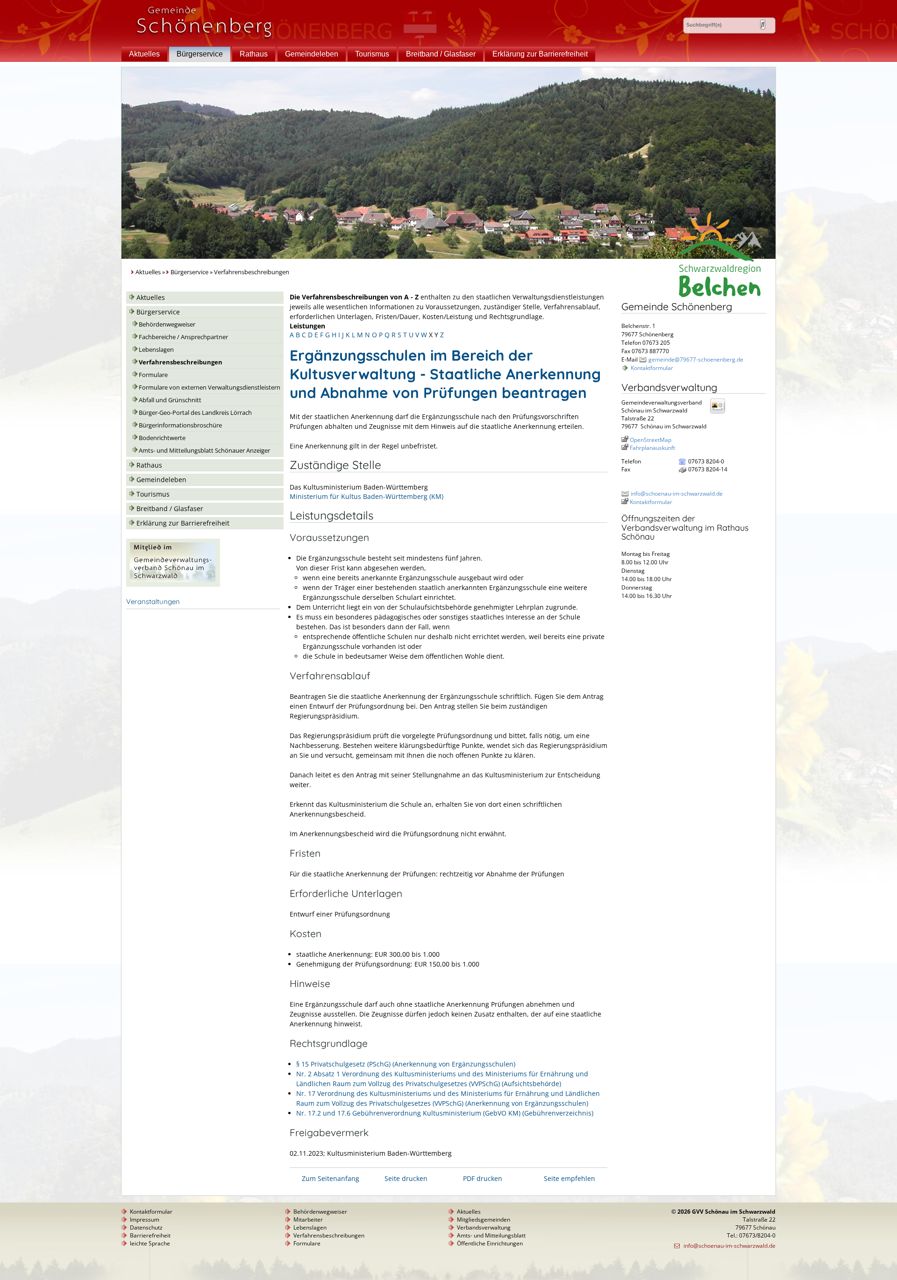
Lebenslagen (156, 350)
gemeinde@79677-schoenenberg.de (695, 359)
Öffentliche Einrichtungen (490, 1243)
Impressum (144, 1219)
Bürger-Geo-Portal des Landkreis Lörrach (195, 413)
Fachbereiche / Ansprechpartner (183, 337)
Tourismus (372, 54)
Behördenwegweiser (167, 324)
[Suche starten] (762, 24)
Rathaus (254, 54)
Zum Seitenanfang (330, 1178)
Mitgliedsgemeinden (483, 1219)
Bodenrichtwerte (162, 438)
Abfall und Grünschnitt (170, 400)
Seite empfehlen (569, 1178)
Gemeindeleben (311, 54)
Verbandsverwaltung (484, 1227)
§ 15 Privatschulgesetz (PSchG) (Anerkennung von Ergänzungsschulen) (405, 1064)
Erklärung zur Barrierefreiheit (540, 54)
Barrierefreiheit (150, 1235)
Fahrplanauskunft (652, 448)
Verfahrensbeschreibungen (180, 362)
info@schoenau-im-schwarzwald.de (677, 494)
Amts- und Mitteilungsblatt (491, 1235)
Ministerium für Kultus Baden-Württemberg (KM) (366, 496)
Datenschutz (146, 1227)
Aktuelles (144, 54)
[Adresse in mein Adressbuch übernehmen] (720, 412)
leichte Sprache (150, 1243)
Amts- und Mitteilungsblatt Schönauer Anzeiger (204, 451)
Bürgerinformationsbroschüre (180, 425)
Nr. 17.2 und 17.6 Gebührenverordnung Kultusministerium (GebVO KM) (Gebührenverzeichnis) (444, 1113)
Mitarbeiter (308, 1219)
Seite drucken (405, 1178)
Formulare (153, 375)
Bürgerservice (200, 54)
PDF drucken (482, 1178)
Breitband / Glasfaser (441, 54)
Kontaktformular (652, 368)
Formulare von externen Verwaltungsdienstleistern (209, 387)
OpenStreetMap (650, 440)
